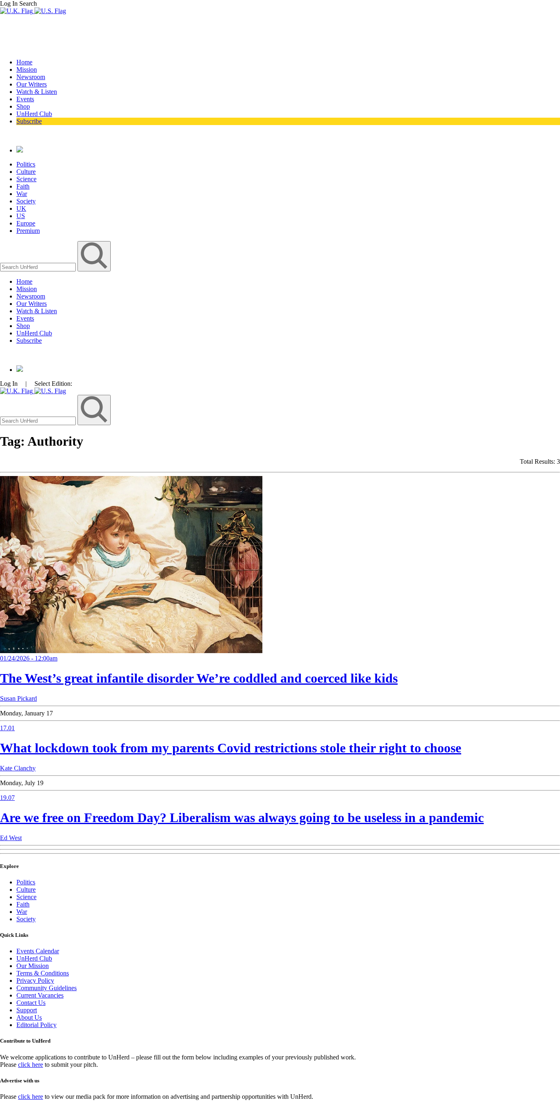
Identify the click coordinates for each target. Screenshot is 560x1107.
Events (25, 99)
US (20, 215)
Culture (26, 171)
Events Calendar (37, 951)
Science (26, 178)
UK (21, 208)
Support (26, 1010)
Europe (25, 223)
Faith (23, 186)
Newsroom (30, 76)
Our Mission (32, 965)
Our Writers (31, 84)
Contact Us (31, 1002)
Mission (26, 69)
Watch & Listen (36, 91)
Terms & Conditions (42, 973)
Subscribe (29, 121)
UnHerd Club (34, 113)
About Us (29, 1017)
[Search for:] (38, 266)
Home (24, 62)
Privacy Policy (35, 980)
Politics (25, 164)
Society (26, 201)
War (21, 193)
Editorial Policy (36, 1024)
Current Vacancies (40, 995)
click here (30, 1064)
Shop (23, 106)
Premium (28, 230)
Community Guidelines (46, 987)
